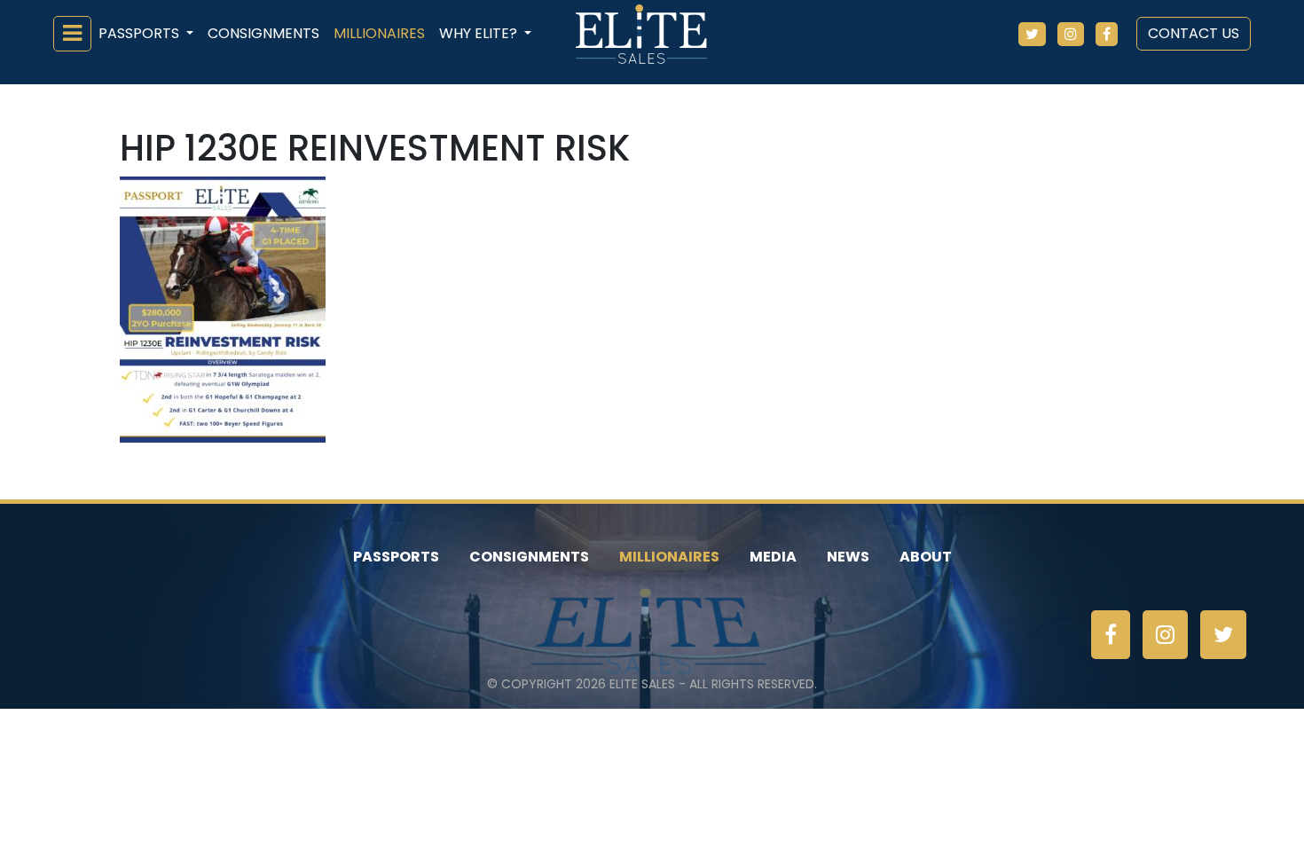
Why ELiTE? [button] (480, 33)
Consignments (263, 33)
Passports (396, 556)
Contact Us (1193, 33)
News (848, 556)
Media (773, 556)
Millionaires (379, 33)
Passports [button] (140, 33)
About (925, 556)
